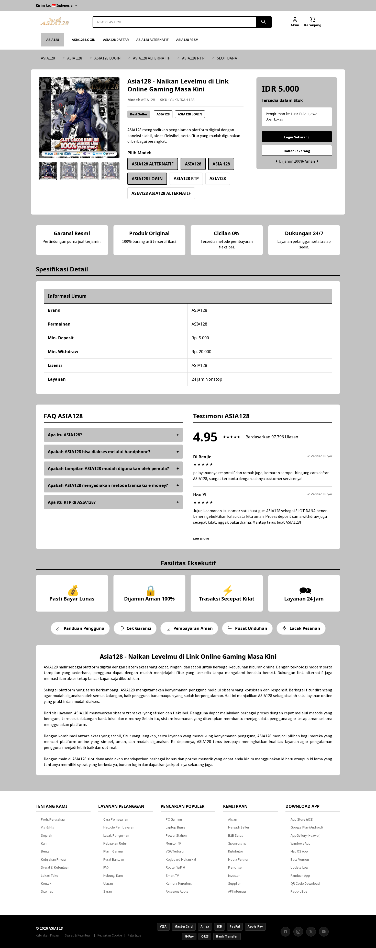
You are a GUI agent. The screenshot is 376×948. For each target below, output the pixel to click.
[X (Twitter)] (311, 932)
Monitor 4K (173, 843)
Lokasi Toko (49, 875)
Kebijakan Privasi (53, 859)
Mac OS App (299, 851)
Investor (234, 875)
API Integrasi (237, 891)
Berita (45, 851)
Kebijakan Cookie (109, 935)
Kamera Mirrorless (179, 883)
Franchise (235, 867)
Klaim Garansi (113, 851)
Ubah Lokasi (274, 119)
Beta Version (300, 859)
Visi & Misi (47, 827)
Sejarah (46, 835)
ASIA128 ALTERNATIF (152, 39)
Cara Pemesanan (115, 819)
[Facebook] (285, 932)
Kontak (46, 883)
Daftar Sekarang (297, 151)
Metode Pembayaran (118, 827)
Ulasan (108, 883)
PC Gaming (174, 819)
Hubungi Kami (113, 875)
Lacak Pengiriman (116, 835)
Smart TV (172, 875)
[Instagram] (298, 932)
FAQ (106, 867)
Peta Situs (134, 935)
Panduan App (300, 875)
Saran (107, 891)
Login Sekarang (296, 137)
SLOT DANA (227, 58)
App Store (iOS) (302, 819)
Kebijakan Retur (115, 843)
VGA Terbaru (175, 851)
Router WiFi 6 (175, 867)
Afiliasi (232, 819)
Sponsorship (237, 843)
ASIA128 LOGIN (83, 39)
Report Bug (299, 891)
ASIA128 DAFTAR (116, 39)
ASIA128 (52, 39)
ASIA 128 (74, 58)
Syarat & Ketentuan (55, 867)
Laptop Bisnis (175, 827)
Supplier (234, 883)
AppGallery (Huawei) (305, 835)
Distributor (235, 851)
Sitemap (47, 891)
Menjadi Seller (238, 827)
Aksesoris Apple (177, 891)
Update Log (299, 867)
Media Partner (238, 859)
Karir (44, 843)
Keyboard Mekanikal (181, 859)
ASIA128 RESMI (188, 39)
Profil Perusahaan (54, 819)
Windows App (301, 843)
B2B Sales (235, 835)
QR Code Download (305, 883)
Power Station (176, 835)
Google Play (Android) (307, 827)
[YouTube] (324, 932)
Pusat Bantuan (113, 859)
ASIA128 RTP (193, 58)
